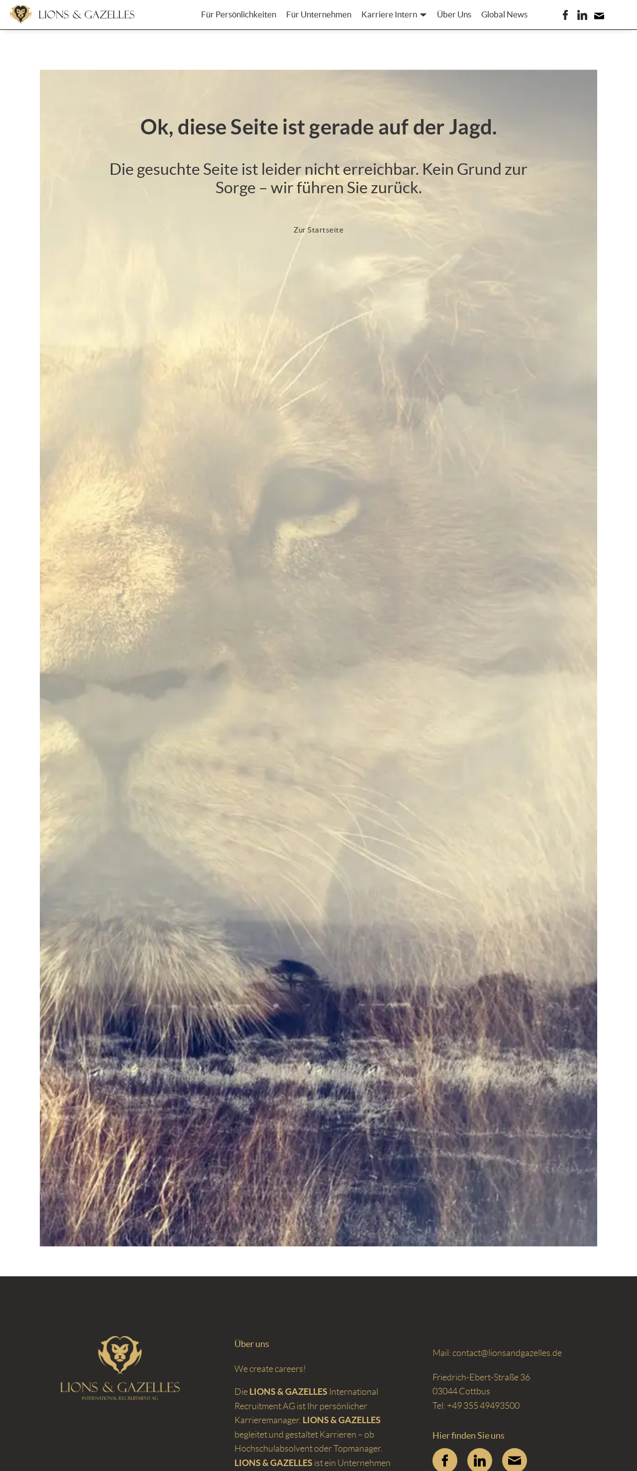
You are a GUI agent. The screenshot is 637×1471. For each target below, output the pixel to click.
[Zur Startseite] (72, 14)
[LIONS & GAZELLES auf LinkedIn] (582, 15)
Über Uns (454, 14)
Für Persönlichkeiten (238, 14)
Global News (504, 14)
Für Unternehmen (318, 14)
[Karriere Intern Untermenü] (423, 14)
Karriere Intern (389, 14)
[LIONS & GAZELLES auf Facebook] (565, 15)
